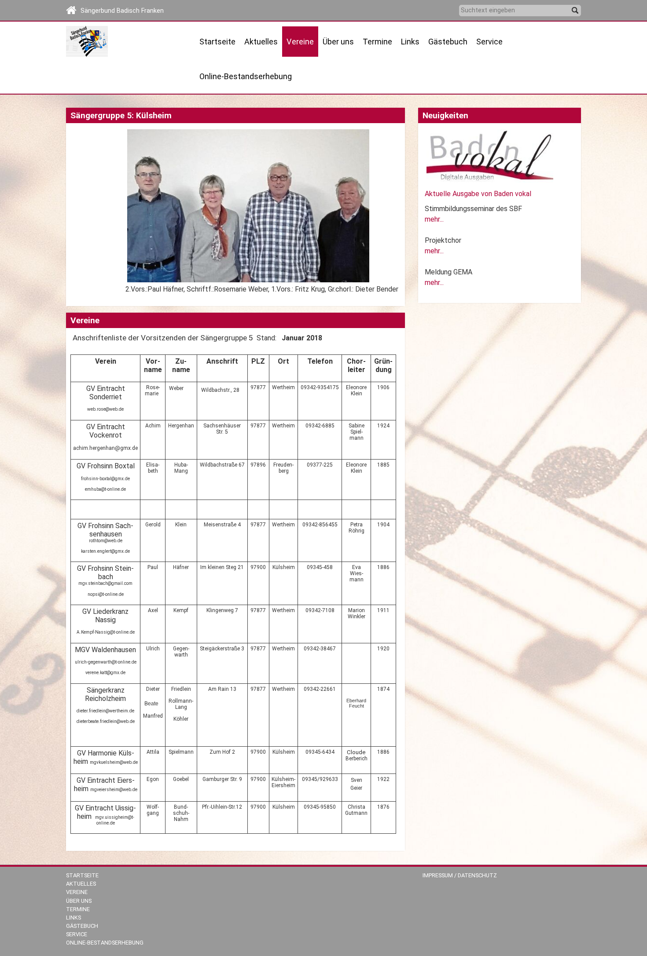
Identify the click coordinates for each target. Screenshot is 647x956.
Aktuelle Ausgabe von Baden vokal (478, 194)
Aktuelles (81, 883)
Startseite (217, 41)
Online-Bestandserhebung (245, 76)
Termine (377, 41)
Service (76, 934)
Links (410, 41)
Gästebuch (447, 41)
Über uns (79, 901)
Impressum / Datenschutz (460, 875)
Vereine (77, 892)
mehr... (434, 219)
